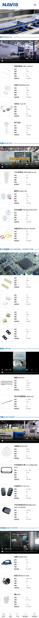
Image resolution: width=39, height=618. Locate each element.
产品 (17, 616)
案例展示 (25, 616)
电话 (10, 616)
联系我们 (34, 616)
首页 (3, 616)
